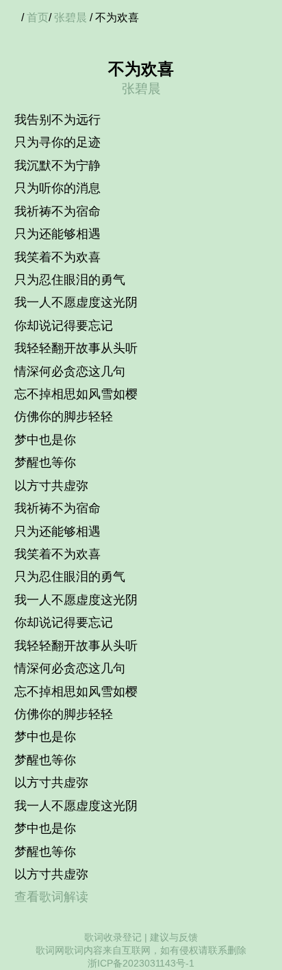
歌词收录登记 (113, 937)
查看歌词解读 (51, 897)
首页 (38, 17)
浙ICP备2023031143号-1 (141, 963)
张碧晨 (70, 17)
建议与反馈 (174, 937)
